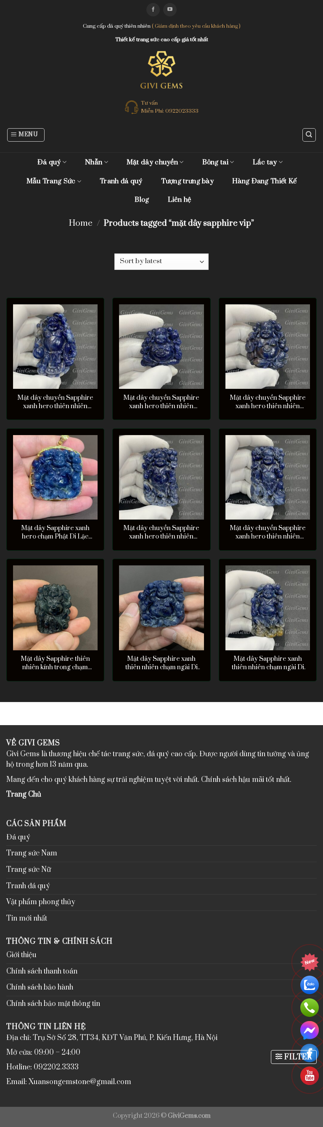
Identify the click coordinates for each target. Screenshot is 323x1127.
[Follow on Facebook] (153, 9)
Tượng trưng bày (187, 181)
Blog (142, 199)
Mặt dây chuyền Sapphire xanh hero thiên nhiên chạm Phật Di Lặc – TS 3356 (268, 402)
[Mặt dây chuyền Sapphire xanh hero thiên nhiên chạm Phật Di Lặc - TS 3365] (161, 477)
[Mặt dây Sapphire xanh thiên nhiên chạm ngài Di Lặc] (161, 607)
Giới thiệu (21, 955)
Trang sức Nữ (28, 869)
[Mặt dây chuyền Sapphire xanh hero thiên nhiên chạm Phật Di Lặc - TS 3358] (161, 346)
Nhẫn (93, 162)
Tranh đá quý (121, 181)
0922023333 (182, 111)
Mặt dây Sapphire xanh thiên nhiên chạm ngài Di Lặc (161, 663)
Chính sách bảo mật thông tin (53, 1003)
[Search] (309, 135)
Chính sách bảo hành (39, 987)
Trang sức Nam (31, 853)
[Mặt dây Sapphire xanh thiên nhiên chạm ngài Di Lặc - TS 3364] (267, 607)
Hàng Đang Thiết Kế (264, 181)
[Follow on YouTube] (170, 9)
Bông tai (215, 162)
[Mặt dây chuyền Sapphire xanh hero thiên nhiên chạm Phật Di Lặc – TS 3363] (55, 346)
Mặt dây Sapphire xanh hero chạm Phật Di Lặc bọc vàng (55, 532)
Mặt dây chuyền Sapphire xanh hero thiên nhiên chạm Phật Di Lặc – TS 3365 (161, 532)
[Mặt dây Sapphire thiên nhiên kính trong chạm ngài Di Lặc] (55, 607)
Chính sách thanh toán (41, 971)
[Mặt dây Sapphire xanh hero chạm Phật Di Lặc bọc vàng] (55, 477)
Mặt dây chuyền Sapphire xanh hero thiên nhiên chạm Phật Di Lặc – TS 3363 (55, 402)
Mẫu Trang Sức (51, 181)
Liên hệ (179, 199)
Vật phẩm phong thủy (40, 902)
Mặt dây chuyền (152, 162)
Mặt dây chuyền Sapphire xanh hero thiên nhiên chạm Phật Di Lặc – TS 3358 (161, 402)
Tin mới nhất (26, 918)
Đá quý (49, 162)
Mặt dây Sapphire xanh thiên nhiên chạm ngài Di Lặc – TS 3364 (268, 663)
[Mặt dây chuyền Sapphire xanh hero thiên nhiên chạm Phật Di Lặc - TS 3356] (267, 346)
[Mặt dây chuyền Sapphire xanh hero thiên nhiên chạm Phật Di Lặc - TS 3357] (267, 477)
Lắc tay (265, 162)
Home (81, 223)
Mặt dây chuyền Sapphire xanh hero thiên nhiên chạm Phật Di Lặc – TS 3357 (268, 532)
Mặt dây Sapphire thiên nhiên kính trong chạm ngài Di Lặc (55, 663)
